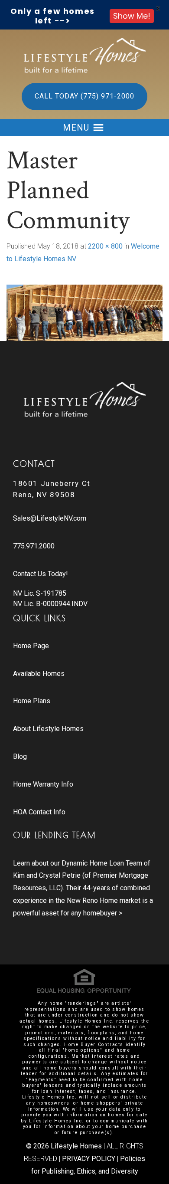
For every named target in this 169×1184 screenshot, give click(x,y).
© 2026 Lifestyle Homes (64, 1146)
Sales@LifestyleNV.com (49, 518)
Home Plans (31, 701)
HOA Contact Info (39, 812)
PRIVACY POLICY (88, 1158)
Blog (20, 756)
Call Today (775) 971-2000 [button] (84, 96)
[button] (76, 127)
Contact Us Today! (40, 574)
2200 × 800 (105, 246)
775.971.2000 (34, 546)
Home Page (31, 646)
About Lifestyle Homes (48, 729)
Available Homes (39, 673)
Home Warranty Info (43, 784)
